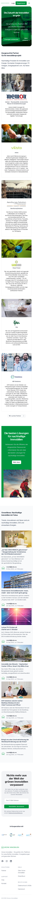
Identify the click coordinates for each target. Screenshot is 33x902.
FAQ (2, 880)
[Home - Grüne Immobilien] (5, 3)
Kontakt (3, 883)
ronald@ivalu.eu (11, 567)
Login (13, 3)
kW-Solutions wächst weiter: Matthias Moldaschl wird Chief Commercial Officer (12, 703)
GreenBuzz (21, 876)
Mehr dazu (16, 462)
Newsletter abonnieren (16, 806)
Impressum (21, 889)
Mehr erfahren (26, 39)
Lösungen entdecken (11, 39)
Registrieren (21, 3)
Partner (3, 870)
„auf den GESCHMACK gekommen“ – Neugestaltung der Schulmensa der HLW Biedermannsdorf (14, 552)
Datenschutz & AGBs (24, 885)
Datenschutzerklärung (15, 813)
